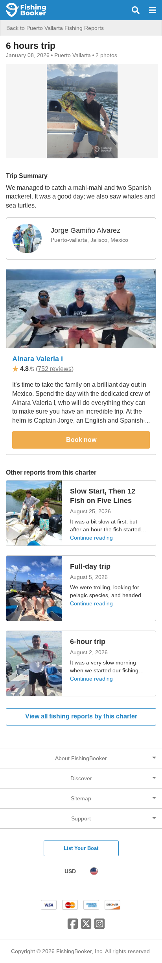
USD (70, 871)
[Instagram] (99, 926)
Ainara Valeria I (37, 359)
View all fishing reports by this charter (81, 716)
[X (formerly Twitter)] (86, 926)
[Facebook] (73, 926)
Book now (81, 439)
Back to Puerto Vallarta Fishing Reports (55, 28)
